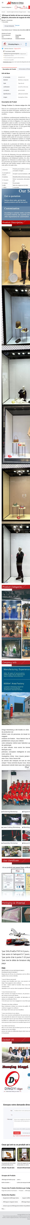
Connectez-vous (7, 62)
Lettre (18, 1179)
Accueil (3, 11)
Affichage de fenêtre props (8, 1179)
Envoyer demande (9, 26)
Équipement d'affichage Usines (11, 1198)
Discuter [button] (17, 25)
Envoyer (17, 1133)
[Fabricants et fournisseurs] (15, 2)
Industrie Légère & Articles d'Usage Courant (16, 11)
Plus (3, 1209)
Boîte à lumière (5, 1182)
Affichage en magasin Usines (10, 1202)
